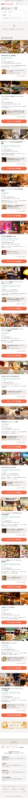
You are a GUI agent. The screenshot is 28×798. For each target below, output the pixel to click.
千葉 (17, 747)
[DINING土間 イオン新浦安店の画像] (14, 46)
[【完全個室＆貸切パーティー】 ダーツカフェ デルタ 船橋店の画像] (14, 679)
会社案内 (4, 786)
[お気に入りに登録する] (25, 53)
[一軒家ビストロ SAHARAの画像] (14, 598)
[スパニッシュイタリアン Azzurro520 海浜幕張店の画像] (14, 180)
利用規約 (9, 786)
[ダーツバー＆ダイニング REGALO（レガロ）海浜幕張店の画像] (14, 504)
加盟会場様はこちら (15, 789)
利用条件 (13, 786)
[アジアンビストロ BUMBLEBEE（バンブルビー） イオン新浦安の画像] (14, 320)
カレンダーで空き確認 (15, 121)
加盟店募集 (22, 789)
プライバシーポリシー (21, 786)
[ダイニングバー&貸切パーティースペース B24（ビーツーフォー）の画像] (14, 273)
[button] (14, 758)
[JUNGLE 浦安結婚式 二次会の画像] (14, 227)
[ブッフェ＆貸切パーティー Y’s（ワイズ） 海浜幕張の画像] (14, 551)
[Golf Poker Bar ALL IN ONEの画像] (14, 458)
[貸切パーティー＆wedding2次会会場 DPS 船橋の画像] (14, 133)
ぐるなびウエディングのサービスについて (10, 791)
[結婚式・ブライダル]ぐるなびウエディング (9, 745)
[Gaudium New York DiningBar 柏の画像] (14, 367)
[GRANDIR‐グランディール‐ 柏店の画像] (14, 413)
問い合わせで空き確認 (15, 168)
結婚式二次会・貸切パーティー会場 (8, 747)
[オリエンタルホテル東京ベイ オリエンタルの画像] (14, 87)
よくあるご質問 (23, 791)
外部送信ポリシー (6, 789)
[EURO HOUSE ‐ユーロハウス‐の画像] (14, 634)
